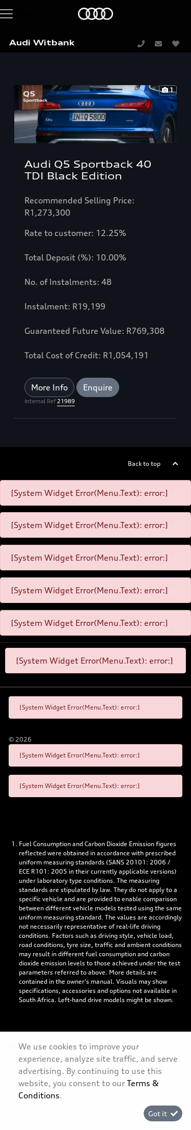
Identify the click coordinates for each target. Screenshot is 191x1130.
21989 (66, 401)
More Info (49, 387)
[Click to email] (158, 43)
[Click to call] (141, 43)
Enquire (98, 387)
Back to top (144, 463)
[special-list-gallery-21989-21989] (95, 113)
